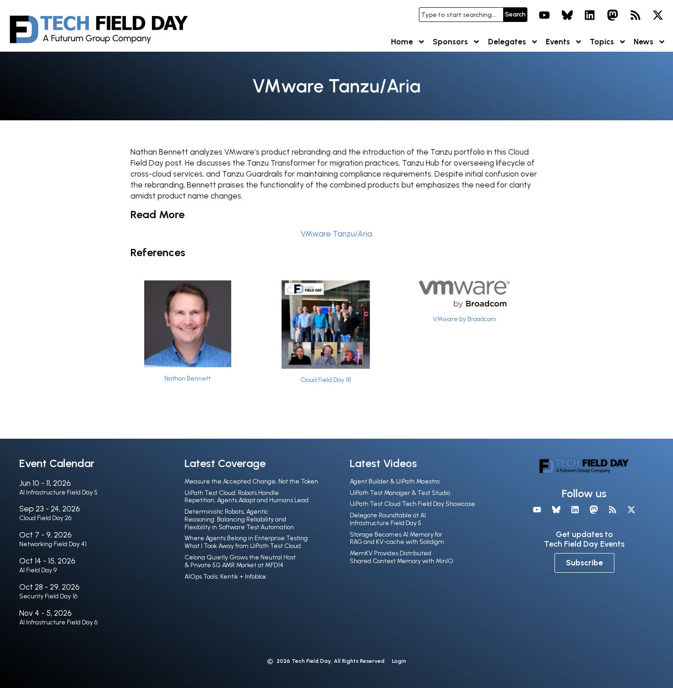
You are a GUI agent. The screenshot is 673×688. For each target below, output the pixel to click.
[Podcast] (635, 15)
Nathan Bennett (187, 378)
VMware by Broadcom (464, 318)
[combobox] (461, 14)
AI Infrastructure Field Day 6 (58, 622)
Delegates (507, 41)
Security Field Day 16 (48, 596)
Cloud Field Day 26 (45, 518)
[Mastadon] (612, 15)
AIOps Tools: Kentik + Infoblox (225, 576)
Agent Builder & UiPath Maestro (395, 481)
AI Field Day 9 (38, 570)
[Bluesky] (567, 15)
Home (402, 41)
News (643, 41)
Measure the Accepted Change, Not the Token (251, 481)
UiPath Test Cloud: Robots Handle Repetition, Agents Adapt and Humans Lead (247, 497)
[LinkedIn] (590, 15)
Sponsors (450, 41)
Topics (602, 41)
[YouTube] (544, 15)
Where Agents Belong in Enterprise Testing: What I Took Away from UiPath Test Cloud (247, 542)
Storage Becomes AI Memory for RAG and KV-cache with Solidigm (397, 538)
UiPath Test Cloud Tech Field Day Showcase (412, 504)
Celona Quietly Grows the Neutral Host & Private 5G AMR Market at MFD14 (240, 561)
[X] (658, 15)
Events (558, 41)
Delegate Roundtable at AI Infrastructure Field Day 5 (388, 519)
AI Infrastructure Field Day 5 (58, 492)
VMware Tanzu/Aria (336, 233)
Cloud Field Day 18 (325, 379)
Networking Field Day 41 (53, 544)
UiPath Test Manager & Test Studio (400, 493)
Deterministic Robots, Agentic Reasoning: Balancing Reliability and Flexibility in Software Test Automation (239, 519)
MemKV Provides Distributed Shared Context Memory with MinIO (401, 557)
